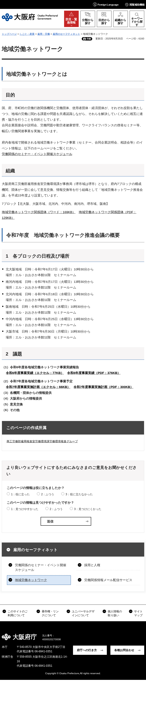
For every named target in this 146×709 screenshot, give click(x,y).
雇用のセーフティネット (66, 34)
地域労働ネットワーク (31, 580)
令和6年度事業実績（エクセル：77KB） (35, 373)
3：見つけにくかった (87, 509)
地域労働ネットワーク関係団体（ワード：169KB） (38, 212)
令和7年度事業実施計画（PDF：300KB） (103, 387)
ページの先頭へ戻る (140, 634)
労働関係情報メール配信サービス (108, 580)
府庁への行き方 (87, 650)
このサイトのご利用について (18, 613)
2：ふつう (47, 494)
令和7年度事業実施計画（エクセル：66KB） (38, 387)
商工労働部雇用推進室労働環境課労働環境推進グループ (42, 441)
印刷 (89, 38)
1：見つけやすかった (24, 509)
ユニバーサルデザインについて (83, 613)
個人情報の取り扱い (115, 613)
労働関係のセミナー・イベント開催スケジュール (37, 154)
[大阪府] (30, 17)
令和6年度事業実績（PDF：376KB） (94, 373)
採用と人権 (92, 565)
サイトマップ (138, 613)
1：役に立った (20, 494)
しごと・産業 (27, 34)
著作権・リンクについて (50, 613)
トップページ (9, 34)
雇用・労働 (43, 34)
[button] (106, 4)
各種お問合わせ (124, 650)
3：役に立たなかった (79, 494)
